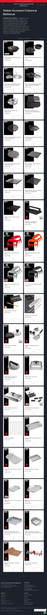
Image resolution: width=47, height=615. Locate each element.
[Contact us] (44, 612)
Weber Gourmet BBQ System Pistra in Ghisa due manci (33, 138)
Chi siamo (26, 596)
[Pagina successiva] (27, 575)
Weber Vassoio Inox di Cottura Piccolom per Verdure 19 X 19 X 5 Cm (33, 532)
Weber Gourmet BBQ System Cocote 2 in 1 (33, 58)
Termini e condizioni (28, 604)
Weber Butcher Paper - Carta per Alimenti (12, 563)
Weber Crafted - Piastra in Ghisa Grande (11, 218)
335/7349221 (3, 598)
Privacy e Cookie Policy (28, 602)
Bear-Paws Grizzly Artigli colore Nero (33, 284)
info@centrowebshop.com (6, 601)
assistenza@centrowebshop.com (7, 603)
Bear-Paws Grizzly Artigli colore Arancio (32, 253)
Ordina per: (21, 38)
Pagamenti (26, 601)
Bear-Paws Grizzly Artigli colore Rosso (11, 253)
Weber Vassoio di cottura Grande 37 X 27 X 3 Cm (34, 501)
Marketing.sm (8, 610)
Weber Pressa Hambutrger (10, 345)
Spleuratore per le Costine (10, 310)
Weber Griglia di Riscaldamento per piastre (33, 438)
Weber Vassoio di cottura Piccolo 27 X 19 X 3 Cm (13, 501)
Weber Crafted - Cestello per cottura (12, 190)
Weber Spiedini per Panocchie (32, 407)
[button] (2, 4)
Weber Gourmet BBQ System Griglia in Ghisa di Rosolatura (12, 138)
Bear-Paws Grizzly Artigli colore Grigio (11, 285)
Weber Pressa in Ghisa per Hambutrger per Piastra (31, 222)
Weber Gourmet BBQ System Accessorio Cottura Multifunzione (32, 111)
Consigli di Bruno (27, 599)
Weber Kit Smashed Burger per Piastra (32, 346)
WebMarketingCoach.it (19, 610)
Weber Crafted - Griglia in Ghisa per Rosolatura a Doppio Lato (33, 191)
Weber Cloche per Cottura (31, 376)
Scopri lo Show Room (28, 595)
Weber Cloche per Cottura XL (11, 407)
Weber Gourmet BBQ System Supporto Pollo (11, 111)
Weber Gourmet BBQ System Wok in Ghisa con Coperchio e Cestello (12, 85)
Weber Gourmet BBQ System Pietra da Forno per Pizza (12, 164)
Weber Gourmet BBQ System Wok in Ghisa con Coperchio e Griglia (33, 85)
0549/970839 (3, 596)
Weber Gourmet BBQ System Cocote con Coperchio (12, 58)
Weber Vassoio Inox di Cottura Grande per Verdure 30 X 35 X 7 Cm (12, 532)
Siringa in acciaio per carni (31, 315)
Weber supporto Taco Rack (31, 562)
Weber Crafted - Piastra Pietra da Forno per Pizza (33, 164)
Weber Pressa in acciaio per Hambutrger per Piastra (10, 377)
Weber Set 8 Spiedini (9, 438)
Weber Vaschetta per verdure (32, 469)
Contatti (25, 598)
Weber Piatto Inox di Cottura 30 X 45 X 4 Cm (12, 470)
